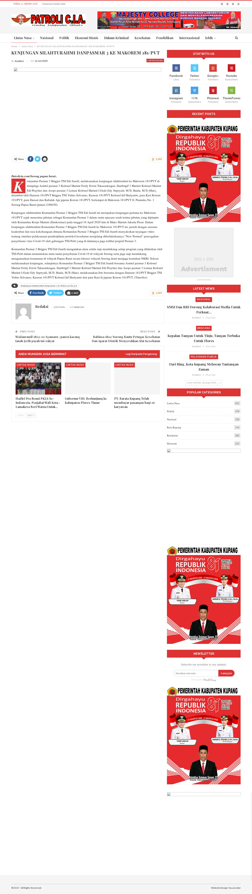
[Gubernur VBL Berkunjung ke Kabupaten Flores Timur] (88, 379)
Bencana (203, 328)
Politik (64, 38)
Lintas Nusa (23, 38)
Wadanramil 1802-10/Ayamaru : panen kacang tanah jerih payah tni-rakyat (47, 339)
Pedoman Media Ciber (54, 3)
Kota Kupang (174, 427)
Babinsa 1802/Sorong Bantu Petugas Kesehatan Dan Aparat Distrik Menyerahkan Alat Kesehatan (126, 339)
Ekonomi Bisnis (86, 38)
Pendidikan (164, 38)
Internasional (189, 38)
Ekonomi (172, 443)
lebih (209, 38)
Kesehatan (142, 38)
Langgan (226, 673)
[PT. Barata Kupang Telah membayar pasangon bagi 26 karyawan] (137, 379)
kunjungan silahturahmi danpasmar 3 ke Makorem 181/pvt (49, 285)
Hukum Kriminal (116, 38)
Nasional (47, 38)
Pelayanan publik (204, 356)
